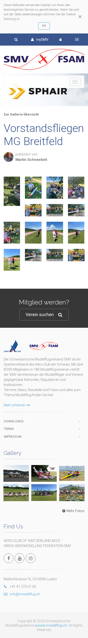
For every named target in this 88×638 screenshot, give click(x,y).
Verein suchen (40, 314)
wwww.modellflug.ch (51, 625)
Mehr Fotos (75, 511)
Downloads (14, 421)
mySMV (42, 39)
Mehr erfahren (14, 405)
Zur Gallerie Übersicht (21, 114)
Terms (9, 429)
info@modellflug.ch (25, 594)
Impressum (13, 436)
